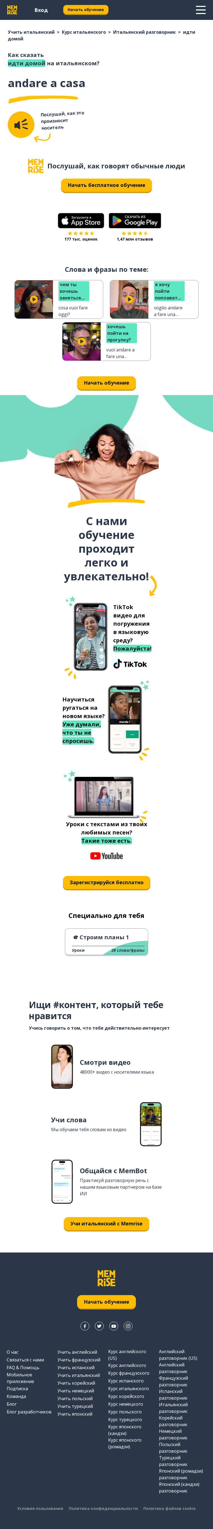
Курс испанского (126, 1381)
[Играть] (34, 299)
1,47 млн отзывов (135, 239)
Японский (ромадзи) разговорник (181, 1474)
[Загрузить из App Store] (81, 220)
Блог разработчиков (29, 1412)
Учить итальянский (31, 32)
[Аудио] (21, 124)
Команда (16, 1396)
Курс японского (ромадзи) (124, 1443)
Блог (12, 1404)
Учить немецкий (75, 1391)
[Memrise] (12, 10)
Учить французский (78, 1360)
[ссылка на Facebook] (84, 1326)
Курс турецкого (125, 1419)
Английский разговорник (173, 1368)
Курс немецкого (125, 1404)
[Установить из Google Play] (135, 220)
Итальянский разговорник (144, 32)
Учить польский (75, 1398)
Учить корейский (76, 1383)
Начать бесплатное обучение (106, 185)
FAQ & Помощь (23, 1367)
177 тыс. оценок (81, 239)
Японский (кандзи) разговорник (179, 1487)
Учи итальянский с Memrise (106, 1223)
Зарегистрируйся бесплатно (107, 882)
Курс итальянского (84, 32)
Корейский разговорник (173, 1421)
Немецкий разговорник (173, 1434)
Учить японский (74, 1414)
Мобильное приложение (20, 1378)
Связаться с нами (25, 1360)
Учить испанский (76, 1367)
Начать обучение (86, 9)
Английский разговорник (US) (178, 1354)
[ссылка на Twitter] (99, 1326)
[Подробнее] (200, 10)
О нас (12, 1352)
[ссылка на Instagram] (128, 1326)
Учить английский (77, 1352)
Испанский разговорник (173, 1394)
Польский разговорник (173, 1447)
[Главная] (36, 166)
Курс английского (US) (127, 1354)
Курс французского (128, 1373)
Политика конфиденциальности (103, 1508)
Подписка (17, 1389)
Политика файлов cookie (169, 1508)
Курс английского (127, 1365)
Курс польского (125, 1412)
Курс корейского (126, 1396)
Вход (41, 10)
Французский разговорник (173, 1381)
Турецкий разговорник (173, 1461)
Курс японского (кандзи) (124, 1430)
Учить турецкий (75, 1406)
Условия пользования (40, 1508)
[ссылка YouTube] (113, 1326)
